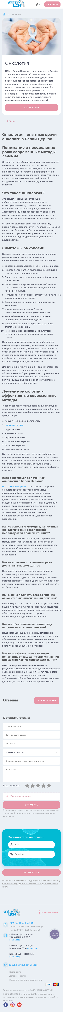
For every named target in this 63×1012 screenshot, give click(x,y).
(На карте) (14, 940)
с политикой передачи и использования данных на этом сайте (31, 883)
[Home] (4, 14)
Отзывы (11, 121)
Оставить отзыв (50, 913)
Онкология (15, 14)
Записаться (52, 4)
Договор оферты (17, 976)
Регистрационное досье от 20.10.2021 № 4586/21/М (28, 990)
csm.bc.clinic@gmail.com (23, 964)
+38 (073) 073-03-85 (22, 922)
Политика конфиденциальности (25, 980)
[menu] (3, 4)
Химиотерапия (14, 425)
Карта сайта (15, 972)
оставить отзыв (47, 700)
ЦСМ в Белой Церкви (14, 486)
